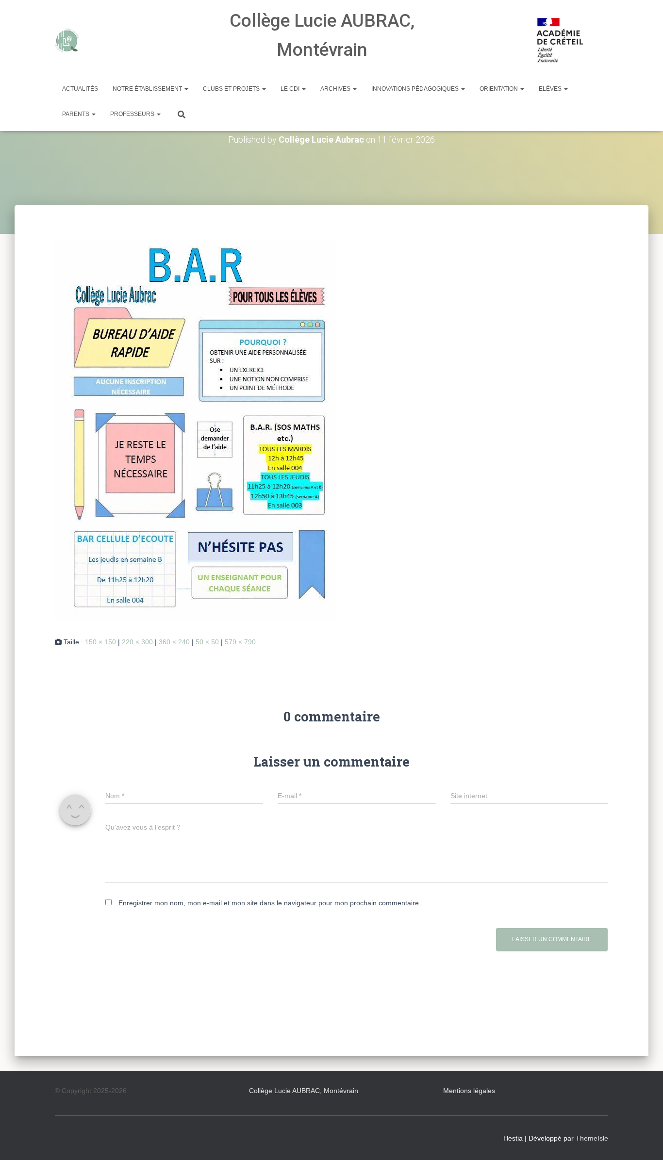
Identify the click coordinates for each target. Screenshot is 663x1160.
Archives (336, 88)
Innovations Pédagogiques (415, 88)
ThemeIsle (592, 1138)
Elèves (551, 88)
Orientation (499, 88)
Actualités (80, 88)
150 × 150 (100, 642)
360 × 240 (174, 642)
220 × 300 (137, 642)
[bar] (195, 430)
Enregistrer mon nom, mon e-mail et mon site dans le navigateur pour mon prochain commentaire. (269, 903)
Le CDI (291, 88)
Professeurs (133, 114)
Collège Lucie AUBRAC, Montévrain (303, 1091)
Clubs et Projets (232, 88)
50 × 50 (207, 642)
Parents (76, 114)
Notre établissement (148, 88)
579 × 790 (240, 642)
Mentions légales (469, 1091)
